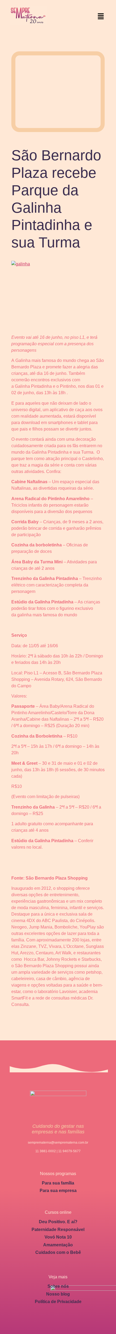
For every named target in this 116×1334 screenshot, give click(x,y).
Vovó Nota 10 (58, 1237)
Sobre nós (58, 1286)
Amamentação (58, 1245)
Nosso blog (58, 1294)
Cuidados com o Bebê (58, 1252)
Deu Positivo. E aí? (58, 1221)
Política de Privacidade (58, 1301)
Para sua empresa (58, 1190)
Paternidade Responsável (58, 1229)
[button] (100, 16)
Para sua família (58, 1183)
